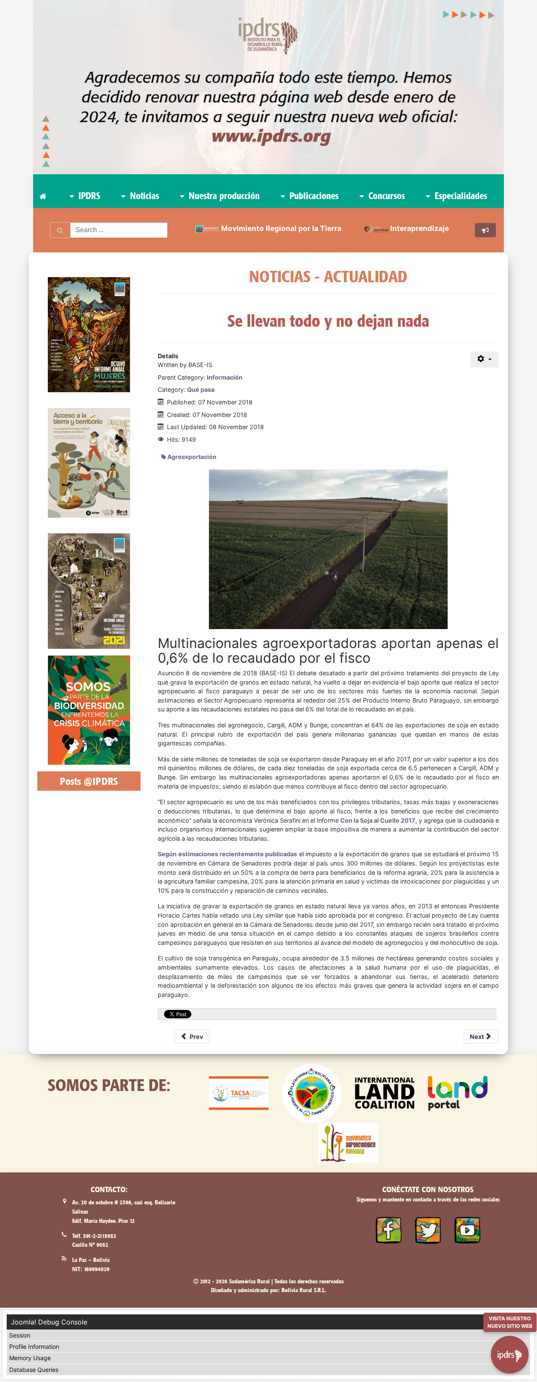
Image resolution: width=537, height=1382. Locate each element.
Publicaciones (313, 196)
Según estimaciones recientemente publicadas (227, 854)
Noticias (143, 196)
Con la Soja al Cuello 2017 (377, 820)
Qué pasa (200, 389)
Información (224, 377)
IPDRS (88, 196)
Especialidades (459, 196)
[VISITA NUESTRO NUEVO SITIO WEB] (510, 1351)
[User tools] (484, 359)
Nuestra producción (223, 196)
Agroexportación (191, 456)
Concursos (385, 196)
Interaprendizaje (419, 228)
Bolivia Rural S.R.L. (304, 1290)
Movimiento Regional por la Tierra (281, 228)
